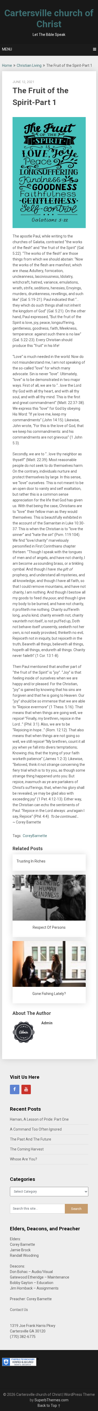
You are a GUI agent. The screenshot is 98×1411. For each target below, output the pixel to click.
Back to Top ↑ (49, 1405)
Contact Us (19, 1310)
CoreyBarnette (35, 836)
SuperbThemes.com (51, 1400)
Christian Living (29, 65)
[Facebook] (14, 1089)
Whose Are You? (23, 1159)
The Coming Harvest (27, 1149)
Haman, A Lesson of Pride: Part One (39, 1119)
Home (7, 65)
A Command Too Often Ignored (36, 1129)
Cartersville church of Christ (49, 19)
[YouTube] (26, 1089)
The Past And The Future (30, 1139)
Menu (7, 49)
